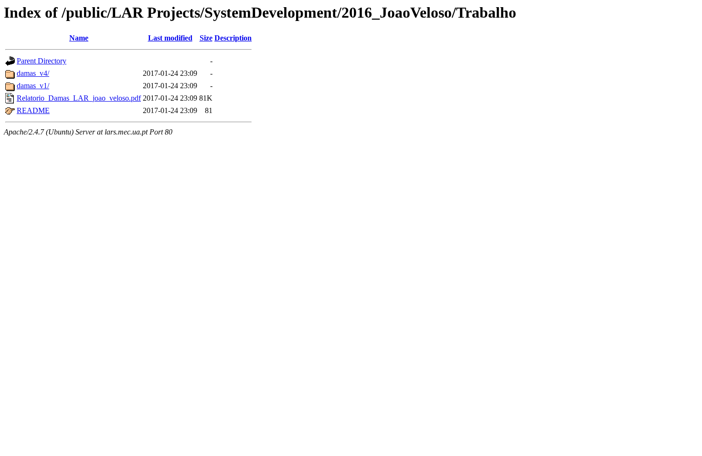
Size (206, 38)
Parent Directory (41, 61)
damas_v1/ (33, 86)
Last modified (170, 38)
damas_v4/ (33, 73)
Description (233, 38)
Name (78, 38)
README (33, 110)
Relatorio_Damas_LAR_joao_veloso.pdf (79, 98)
